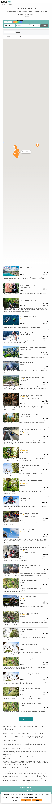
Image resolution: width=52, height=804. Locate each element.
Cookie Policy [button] (6, 797)
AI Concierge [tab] (18, 21)
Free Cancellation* (27, 787)
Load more (26, 719)
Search (44, 25)
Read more (26, 16)
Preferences (14, 800)
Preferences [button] (36, 797)
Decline (26, 800)
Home (4, 4)
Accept (37, 800)
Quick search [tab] (8, 21)
